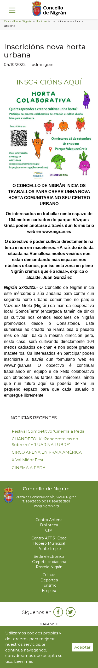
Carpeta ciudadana (49, 561)
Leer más (23, 661)
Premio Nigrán (49, 567)
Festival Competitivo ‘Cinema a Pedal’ (49, 431)
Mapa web (49, 624)
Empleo (49, 590)
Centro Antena (49, 519)
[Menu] (12, 10)
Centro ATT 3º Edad (49, 538)
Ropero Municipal (49, 543)
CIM (49, 530)
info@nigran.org (46, 506)
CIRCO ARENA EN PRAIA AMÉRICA (47, 452)
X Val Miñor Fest (27, 459)
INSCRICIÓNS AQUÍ (49, 82)
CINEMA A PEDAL (30, 467)
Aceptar (82, 647)
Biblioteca (49, 525)
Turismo (49, 585)
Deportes (49, 580)
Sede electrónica (49, 556)
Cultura (49, 574)
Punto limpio (49, 548)
